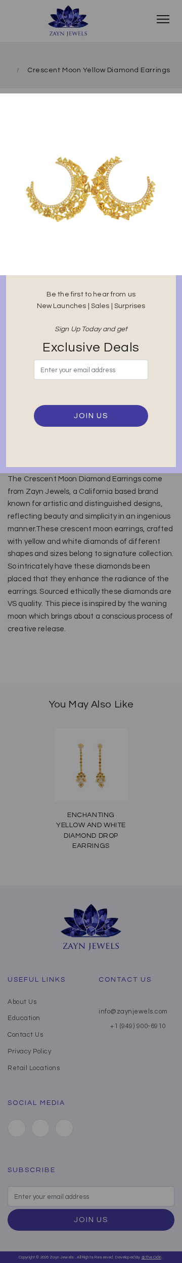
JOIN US (91, 416)
